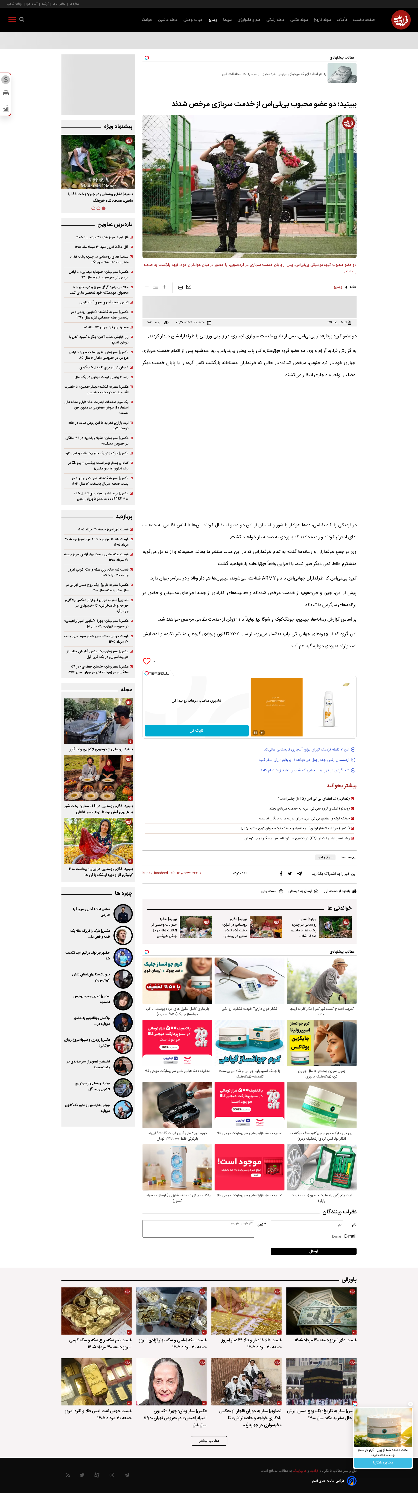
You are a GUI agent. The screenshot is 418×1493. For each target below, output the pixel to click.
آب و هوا (31, 3)
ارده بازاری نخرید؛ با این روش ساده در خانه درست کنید (98, 425)
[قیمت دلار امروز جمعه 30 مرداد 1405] (321, 1311)
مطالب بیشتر (209, 1441)
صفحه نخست (364, 20)
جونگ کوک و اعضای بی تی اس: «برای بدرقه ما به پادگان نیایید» (304, 819)
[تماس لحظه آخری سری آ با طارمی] (122, 913)
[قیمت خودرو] (6, 93)
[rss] (68, 1476)
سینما (227, 20)
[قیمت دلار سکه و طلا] (6, 81)
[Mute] (262, 732)
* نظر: (261, 1224)
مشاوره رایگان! (383, 1463)
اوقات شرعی (14, 3)
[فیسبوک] (281, 874)
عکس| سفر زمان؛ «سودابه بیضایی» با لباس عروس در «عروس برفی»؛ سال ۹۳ (98, 274)
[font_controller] (164, 288)
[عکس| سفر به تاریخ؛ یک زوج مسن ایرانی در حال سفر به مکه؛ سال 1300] (321, 1381)
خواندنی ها (339, 908)
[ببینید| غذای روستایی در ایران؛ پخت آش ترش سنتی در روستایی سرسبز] (266, 927)
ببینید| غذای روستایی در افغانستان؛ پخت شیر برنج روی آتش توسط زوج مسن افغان (98, 809)
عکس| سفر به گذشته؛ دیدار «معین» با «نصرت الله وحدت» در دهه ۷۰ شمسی (96, 389)
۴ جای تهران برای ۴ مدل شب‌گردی (103, 367)
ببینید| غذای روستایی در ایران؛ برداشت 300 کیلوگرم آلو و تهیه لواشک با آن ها (101, 872)
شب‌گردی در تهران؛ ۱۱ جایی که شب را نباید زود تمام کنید (304, 770)
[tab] (103, 208)
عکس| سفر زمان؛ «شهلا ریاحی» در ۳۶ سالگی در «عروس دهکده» (96, 440)
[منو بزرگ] (12, 20)
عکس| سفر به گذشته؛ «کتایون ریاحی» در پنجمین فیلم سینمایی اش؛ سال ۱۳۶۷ (99, 314)
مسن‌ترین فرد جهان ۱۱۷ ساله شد (105, 327)
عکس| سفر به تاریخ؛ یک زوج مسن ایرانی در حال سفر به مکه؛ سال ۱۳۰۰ (97, 587)
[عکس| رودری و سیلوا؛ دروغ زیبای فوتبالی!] (122, 1044)
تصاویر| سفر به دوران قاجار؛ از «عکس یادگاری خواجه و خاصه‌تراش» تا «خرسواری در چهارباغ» (96, 605)
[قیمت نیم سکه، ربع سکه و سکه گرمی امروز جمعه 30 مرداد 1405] (96, 1311)
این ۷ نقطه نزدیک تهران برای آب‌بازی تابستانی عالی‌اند (306, 749)
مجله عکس (299, 20)
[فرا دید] (401, 20)
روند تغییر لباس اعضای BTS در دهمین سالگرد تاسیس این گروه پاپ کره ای (297, 838)
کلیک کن (196, 731)
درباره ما (74, 3)
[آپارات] (97, 1476)
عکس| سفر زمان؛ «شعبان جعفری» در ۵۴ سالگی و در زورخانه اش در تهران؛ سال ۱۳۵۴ (97, 669)
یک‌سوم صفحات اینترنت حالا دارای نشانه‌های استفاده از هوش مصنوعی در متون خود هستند (96, 407)
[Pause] (255, 732)
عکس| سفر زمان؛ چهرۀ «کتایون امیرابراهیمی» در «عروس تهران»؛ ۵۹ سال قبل (96, 623)
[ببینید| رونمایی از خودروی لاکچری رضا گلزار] (98, 721)
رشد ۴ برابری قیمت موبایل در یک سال (101, 377)
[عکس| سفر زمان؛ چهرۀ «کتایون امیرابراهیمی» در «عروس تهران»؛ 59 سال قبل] (171, 1381)
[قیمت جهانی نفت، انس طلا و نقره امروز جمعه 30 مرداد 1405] (96, 1381)
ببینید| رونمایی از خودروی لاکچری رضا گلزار (101, 749)
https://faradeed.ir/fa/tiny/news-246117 (172, 873)
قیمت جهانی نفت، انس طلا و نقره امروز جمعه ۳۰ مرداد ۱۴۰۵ (96, 639)
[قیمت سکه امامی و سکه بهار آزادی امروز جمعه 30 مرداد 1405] (171, 1311)
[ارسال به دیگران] (188, 288)
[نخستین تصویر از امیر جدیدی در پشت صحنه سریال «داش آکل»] (122, 1066)
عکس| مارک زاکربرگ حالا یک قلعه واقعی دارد (96, 453)
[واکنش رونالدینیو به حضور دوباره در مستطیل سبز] (122, 1022)
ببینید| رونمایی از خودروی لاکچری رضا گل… (92, 1086)
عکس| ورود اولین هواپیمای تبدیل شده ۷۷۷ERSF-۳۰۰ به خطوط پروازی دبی (101, 496)
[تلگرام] (299, 874)
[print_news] (180, 288)
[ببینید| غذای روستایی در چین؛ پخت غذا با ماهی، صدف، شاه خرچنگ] (335, 927)
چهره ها (123, 893)
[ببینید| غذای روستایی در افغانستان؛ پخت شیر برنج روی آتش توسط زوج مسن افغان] (98, 778)
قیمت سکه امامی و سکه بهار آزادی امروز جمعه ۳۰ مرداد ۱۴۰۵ (96, 557)
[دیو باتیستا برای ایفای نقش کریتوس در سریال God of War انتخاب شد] (122, 979)
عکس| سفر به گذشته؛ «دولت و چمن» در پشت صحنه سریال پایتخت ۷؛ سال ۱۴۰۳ (100, 481)
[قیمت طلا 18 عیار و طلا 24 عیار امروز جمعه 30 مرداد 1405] (246, 1311)
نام (354, 1224)
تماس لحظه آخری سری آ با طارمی (103, 302)
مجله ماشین (168, 20)
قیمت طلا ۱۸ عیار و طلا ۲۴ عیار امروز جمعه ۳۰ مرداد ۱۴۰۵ (96, 542)
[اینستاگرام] (112, 1476)
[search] (21, 20)
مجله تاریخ (322, 20)
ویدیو (213, 20)
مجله (126, 689)
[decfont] (146, 288)
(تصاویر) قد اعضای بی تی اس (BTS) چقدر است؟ (314, 799)
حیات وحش (193, 20)
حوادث (147, 20)
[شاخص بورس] (6, 109)
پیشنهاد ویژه (118, 126)
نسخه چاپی (268, 891)
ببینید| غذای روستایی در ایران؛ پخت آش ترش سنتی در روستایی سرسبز (234, 930)
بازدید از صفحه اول (336, 891)
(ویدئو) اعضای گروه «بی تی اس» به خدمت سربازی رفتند (309, 809)
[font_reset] (155, 288)
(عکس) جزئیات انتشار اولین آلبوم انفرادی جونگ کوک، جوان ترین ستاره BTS (295, 829)
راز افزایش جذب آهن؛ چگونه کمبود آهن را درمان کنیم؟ (98, 339)
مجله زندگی (275, 20)
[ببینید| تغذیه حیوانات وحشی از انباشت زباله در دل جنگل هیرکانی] (196, 927)
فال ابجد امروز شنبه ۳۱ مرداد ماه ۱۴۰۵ (102, 237)
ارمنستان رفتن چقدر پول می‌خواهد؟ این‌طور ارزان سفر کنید (304, 760)
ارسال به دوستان (300, 891)
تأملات (342, 20)
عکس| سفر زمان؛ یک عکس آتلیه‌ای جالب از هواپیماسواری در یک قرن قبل (97, 654)
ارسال (313, 1251)
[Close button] (410, 1404)
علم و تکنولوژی (249, 20)
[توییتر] (289, 874)
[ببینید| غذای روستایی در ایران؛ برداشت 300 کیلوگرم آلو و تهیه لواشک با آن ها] (98, 841)
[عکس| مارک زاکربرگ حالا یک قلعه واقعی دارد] (122, 935)
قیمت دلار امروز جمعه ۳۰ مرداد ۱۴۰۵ (103, 529)
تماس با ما (59, 3)
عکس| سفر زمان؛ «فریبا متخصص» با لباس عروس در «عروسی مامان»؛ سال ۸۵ (98, 355)
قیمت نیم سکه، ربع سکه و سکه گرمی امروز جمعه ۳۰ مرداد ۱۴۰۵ (98, 572)
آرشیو (45, 3)
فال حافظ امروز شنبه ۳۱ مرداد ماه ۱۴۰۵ (101, 247)
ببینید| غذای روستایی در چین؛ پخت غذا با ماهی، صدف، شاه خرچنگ (303, 930)
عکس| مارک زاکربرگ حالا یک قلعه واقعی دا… (90, 934)
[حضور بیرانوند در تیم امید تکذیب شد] (122, 957)
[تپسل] (146, 673)
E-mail (350, 1236)
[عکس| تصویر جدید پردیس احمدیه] (122, 1000)
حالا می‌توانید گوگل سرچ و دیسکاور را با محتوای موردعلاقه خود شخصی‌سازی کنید (99, 290)
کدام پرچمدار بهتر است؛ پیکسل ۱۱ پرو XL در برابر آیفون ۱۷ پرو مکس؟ (98, 465)
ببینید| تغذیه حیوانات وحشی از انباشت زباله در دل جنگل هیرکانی (164, 927)
